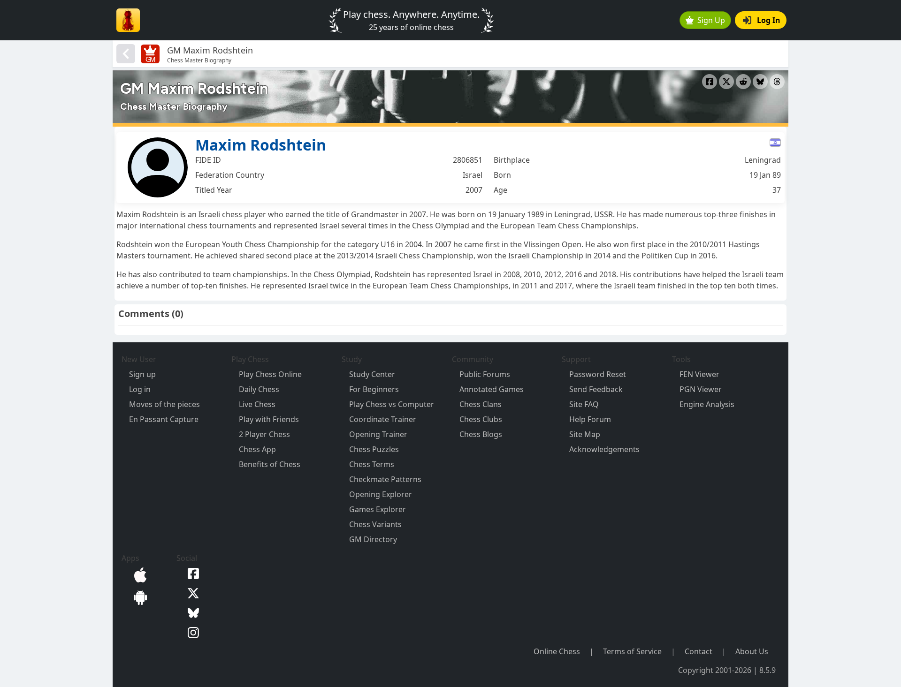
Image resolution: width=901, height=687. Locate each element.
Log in (140, 389)
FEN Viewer (699, 374)
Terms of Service (632, 651)
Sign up (142, 374)
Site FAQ (584, 404)
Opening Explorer (380, 494)
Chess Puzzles (374, 449)
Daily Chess (259, 389)
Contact (698, 651)
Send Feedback (596, 389)
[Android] (138, 596)
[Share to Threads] (777, 81)
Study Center (372, 374)
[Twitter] (191, 592)
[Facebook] (191, 573)
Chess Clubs (480, 419)
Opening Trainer (378, 434)
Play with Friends (269, 419)
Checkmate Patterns (385, 479)
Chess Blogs (480, 434)
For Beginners (374, 389)
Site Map (584, 434)
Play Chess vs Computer (391, 404)
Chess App (257, 449)
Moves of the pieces (164, 404)
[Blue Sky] (191, 612)
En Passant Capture (164, 419)
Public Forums (484, 374)
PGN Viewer (701, 389)
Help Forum (590, 419)
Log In (768, 20)
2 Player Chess (264, 434)
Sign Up (711, 20)
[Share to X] (726, 81)
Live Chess (257, 404)
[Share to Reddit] (743, 81)
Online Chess (557, 651)
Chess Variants (375, 524)
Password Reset (597, 374)
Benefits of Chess (269, 464)
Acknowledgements (604, 449)
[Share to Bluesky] (760, 81)
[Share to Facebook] (709, 81)
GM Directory (373, 539)
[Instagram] (191, 632)
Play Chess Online (270, 374)
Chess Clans (480, 404)
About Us (751, 651)
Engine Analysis (707, 404)
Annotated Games (491, 389)
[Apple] (138, 574)
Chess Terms (371, 464)
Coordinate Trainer (382, 419)
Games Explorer (377, 509)
